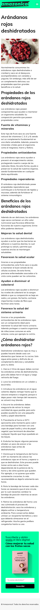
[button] (37, 4)
